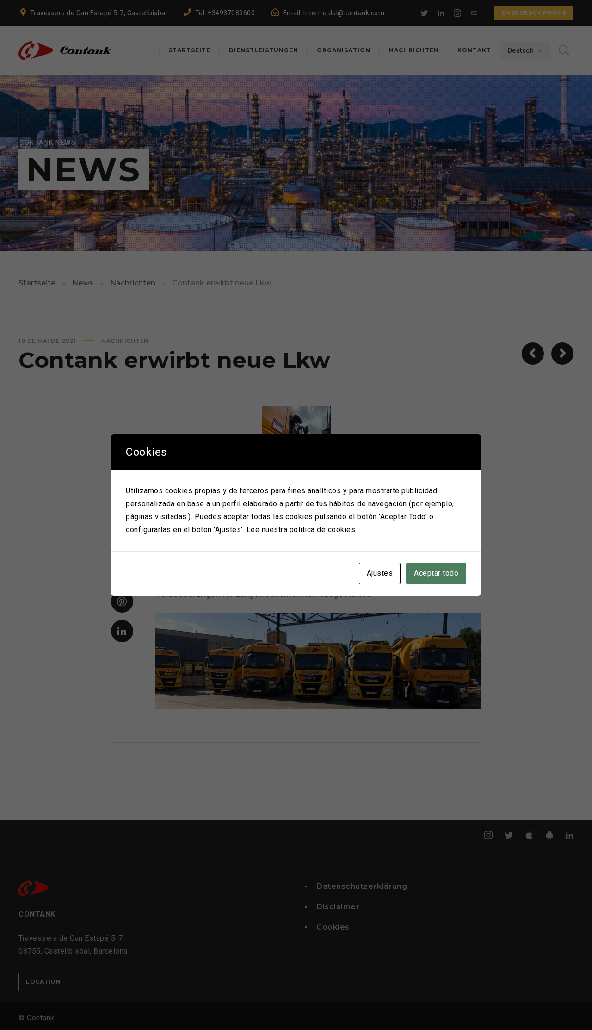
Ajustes (380, 573)
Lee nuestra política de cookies (301, 529)
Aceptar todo (436, 573)
